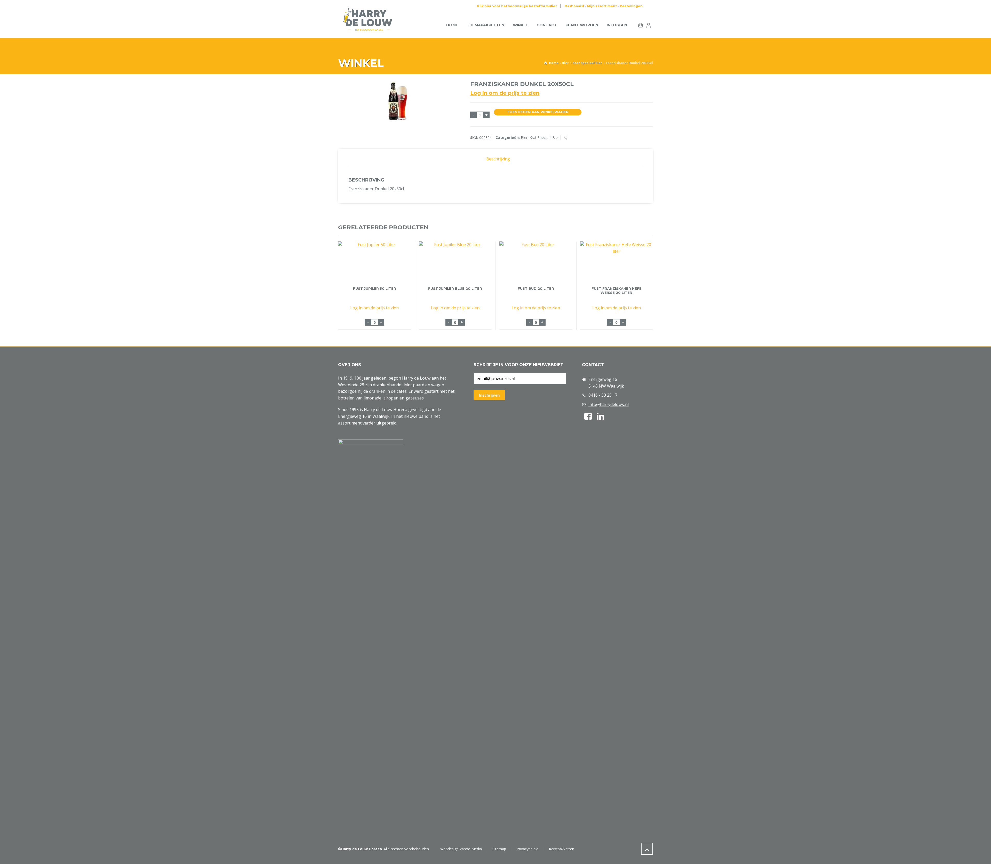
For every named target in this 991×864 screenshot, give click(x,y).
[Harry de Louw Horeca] (367, 25)
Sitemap (499, 848)
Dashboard (574, 6)
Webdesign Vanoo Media (461, 848)
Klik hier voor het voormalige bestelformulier (517, 6)
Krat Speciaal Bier (587, 63)
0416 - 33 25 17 (602, 395)
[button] (6, 857)
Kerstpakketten (561, 848)
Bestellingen (631, 6)
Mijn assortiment (602, 6)
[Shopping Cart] (639, 24)
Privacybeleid (527, 848)
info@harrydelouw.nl (608, 404)
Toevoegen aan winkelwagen (538, 112)
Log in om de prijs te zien (504, 93)
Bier (565, 63)
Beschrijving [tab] (498, 159)
